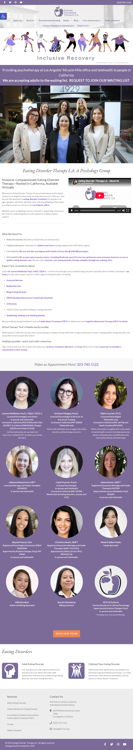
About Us (17, 20)
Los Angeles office (40, 205)
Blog (76, 20)
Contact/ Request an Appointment (58, 25)
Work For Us (83, 25)
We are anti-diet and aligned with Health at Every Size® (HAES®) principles (53, 251)
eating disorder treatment (35, 199)
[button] (3, 16)
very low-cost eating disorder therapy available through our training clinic (78, 260)
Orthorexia (11, 304)
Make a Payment (112, 20)
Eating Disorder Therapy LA (24, 743)
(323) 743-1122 (124, 2)
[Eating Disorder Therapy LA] (66, 11)
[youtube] (21, 2)
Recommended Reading (49, 20)
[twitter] (10, 2)
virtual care (49, 202)
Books (66, 20)
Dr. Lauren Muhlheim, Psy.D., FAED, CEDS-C (27, 271)
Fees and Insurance (91, 20)
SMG (32, 746)
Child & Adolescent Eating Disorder (22, 709)
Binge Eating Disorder (16, 292)
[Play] (72, 210)
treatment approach (64, 347)
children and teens (45, 245)
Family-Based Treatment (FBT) (53, 321)
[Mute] (123, 210)
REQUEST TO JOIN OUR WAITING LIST (99, 80)
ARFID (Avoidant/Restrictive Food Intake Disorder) (29, 298)
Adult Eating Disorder (16, 703)
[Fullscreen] (127, 210)
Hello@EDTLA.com (61, 729)
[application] (99, 195)
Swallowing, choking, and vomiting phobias (25, 315)
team (79, 347)
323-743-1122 (88, 364)
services (50, 347)
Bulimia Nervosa (13, 286)
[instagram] (16, 2)
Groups (10, 724)
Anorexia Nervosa (14, 280)
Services (30, 20)
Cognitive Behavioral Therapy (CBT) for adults (106, 321)
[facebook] (5, 2)
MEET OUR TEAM (66, 633)
